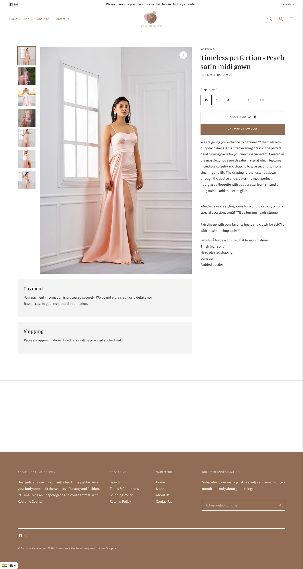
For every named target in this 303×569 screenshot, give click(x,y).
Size (204, 89)
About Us (43, 19)
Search (115, 482)
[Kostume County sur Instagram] (16, 4)
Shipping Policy (121, 495)
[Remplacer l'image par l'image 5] (26, 138)
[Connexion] (280, 19)
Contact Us (62, 19)
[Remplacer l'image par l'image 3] (26, 97)
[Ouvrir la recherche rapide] (270, 19)
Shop (25, 19)
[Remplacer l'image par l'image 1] (26, 56)
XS (206, 100)
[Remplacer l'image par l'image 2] (26, 76)
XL (249, 100)
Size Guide (216, 89)
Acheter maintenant (243, 129)
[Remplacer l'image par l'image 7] (26, 180)
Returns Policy (120, 501)
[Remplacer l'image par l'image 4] (26, 118)
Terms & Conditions (124, 488)
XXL (262, 100)
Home (13, 19)
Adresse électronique (220, 500)
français (286, 4)
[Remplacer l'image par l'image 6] (26, 159)
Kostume (207, 49)
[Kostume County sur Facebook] (11, 4)
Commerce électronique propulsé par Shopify (86, 548)
